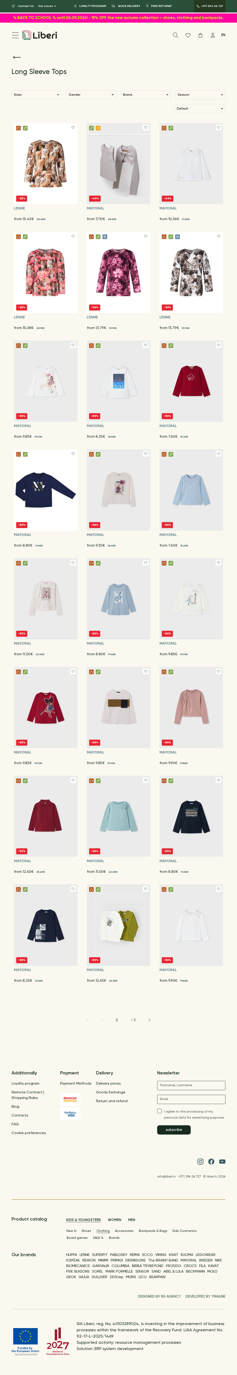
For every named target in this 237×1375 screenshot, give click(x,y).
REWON (89, 1260)
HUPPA (71, 1255)
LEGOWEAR (205, 1255)
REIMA (135, 1255)
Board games (77, 1238)
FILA (202, 1266)
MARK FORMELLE (119, 1271)
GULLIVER (99, 1277)
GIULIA (83, 1277)
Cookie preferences (29, 1133)
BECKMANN (195, 1271)
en (223, 35)
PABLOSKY (118, 1255)
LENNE (85, 1255)
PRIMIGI (117, 1260)
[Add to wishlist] (73, 127)
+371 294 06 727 (189, 1176)
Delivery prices (108, 1084)
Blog (15, 1107)
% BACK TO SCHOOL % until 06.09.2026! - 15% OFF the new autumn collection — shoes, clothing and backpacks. (118, 18)
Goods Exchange (110, 1092)
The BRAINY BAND (163, 1260)
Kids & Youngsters (83, 1220)
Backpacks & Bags (153, 1231)
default (182, 108)
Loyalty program (25, 1084)
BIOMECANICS (78, 1266)
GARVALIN (100, 1266)
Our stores (45, 6)
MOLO (212, 1271)
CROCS (190, 1266)
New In (71, 1231)
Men (131, 1220)
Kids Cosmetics (185, 1231)
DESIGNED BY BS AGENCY (159, 1296)
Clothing (103, 1231)
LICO (143, 1277)
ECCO (147, 1255)
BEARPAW (157, 1277)
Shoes (86, 1231)
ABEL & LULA (173, 1271)
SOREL (97, 1271)
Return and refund (112, 1101)
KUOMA (187, 1255)
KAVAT (213, 1266)
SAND (156, 1271)
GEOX (71, 1277)
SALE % (98, 1238)
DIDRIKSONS (135, 1260)
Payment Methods (75, 1084)
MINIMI (103, 1260)
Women (114, 1220)
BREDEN (205, 1260)
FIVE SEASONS (78, 1271)
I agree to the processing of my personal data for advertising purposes (194, 1114)
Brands (114, 1238)
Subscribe (174, 1130)
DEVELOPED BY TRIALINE (205, 1296)
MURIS (131, 1277)
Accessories (124, 1231)
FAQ (15, 1124)
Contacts (20, 1115)
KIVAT (173, 1255)
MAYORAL (189, 1260)
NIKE (218, 1260)
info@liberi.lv (166, 1176)
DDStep (116, 1277)
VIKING (160, 1255)
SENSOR (142, 1271)
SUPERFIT (100, 1255)
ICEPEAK (73, 1260)
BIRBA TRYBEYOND (147, 1266)
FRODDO (173, 1266)
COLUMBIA (120, 1266)
